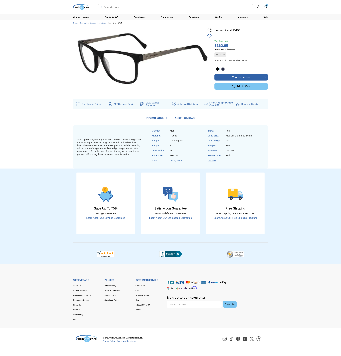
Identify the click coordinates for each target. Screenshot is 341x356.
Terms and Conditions (126, 341)
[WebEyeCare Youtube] (245, 339)
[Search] (101, 7)
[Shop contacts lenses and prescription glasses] (81, 8)
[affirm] (193, 287)
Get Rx (218, 17)
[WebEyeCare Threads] (258, 339)
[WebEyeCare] (86, 338)
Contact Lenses (81, 17)
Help (137, 300)
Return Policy (110, 295)
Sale (265, 17)
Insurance (243, 17)
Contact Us (140, 286)
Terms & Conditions (112, 290)
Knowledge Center (81, 300)
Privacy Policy (110, 286)
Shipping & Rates (111, 300)
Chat (137, 290)
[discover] (195, 282)
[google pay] (171, 288)
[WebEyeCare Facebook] (238, 339)
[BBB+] (170, 254)
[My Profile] (258, 8)
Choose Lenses (241, 77)
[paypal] (213, 282)
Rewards (77, 305)
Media (138, 310)
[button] (209, 36)
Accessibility (78, 314)
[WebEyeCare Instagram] (224, 339)
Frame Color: (230, 60)
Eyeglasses (139, 17)
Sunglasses (167, 17)
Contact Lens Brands (82, 295)
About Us (77, 286)
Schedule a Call (142, 295)
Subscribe (230, 304)
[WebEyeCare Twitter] (251, 339)
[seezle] (181, 288)
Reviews (76, 310)
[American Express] (203, 282)
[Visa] (179, 282)
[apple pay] (223, 282)
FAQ (75, 319)
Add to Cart (243, 86)
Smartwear (194, 17)
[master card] (187, 282)
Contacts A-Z (111, 17)
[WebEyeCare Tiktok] (231, 339)
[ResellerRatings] (235, 254)
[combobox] (175, 7)
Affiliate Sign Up (80, 290)
